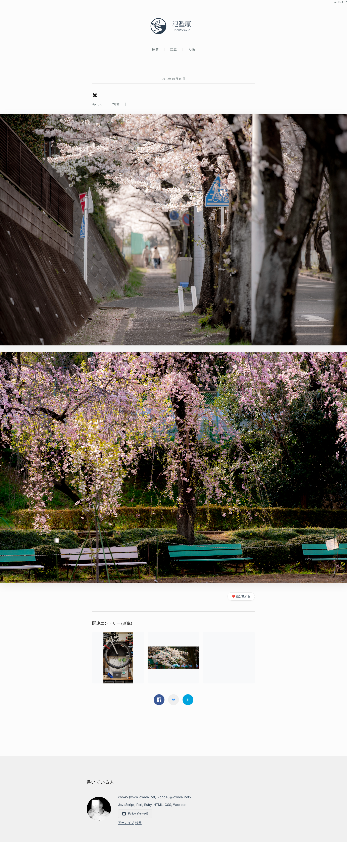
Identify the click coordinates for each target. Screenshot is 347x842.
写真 (173, 50)
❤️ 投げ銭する (241, 596)
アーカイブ (126, 823)
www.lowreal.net (142, 797)
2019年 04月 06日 (173, 78)
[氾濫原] (173, 26)
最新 (155, 50)
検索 (138, 823)
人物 (191, 50)
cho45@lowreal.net (174, 797)
